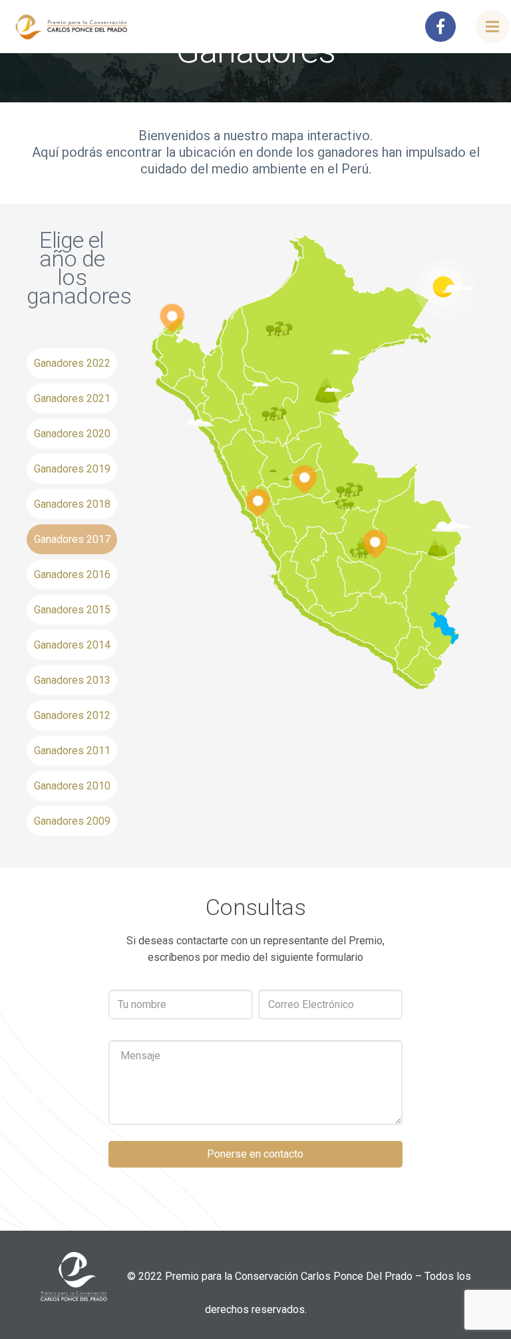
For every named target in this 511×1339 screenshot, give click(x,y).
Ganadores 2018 (72, 504)
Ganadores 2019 (72, 469)
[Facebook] (440, 26)
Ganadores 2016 (72, 574)
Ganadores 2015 (72, 609)
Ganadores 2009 (72, 821)
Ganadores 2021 (72, 398)
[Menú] (492, 26)
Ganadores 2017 (72, 539)
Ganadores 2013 (72, 680)
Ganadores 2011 (72, 750)
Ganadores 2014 (72, 645)
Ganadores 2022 (72, 363)
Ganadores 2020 (72, 433)
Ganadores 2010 (72, 785)
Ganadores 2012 (72, 715)
